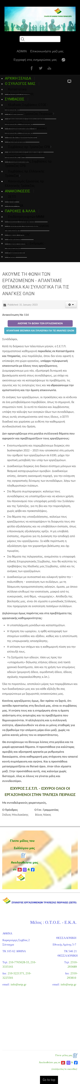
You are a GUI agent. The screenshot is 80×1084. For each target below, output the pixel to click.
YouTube (49, 68)
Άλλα (12, 256)
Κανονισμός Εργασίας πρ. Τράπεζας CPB (24, 155)
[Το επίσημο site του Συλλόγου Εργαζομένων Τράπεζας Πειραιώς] (40, 19)
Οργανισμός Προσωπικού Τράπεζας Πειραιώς (25, 121)
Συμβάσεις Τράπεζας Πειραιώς (30, 113)
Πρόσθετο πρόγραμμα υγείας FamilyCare (27, 228)
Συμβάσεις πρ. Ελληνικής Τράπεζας (24, 173)
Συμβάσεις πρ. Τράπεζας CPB (29, 147)
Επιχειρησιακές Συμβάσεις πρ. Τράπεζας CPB (28, 164)
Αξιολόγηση (17, 141)
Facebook (31, 68)
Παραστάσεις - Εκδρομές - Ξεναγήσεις (25, 246)
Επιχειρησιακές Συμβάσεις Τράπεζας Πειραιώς (26, 130)
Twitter (40, 68)
